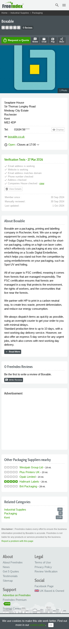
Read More (12, 351)
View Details (13, 189)
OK (50, 625)
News (6, 567)
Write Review (13, 379)
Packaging (37, 13)
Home (4, 13)
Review (35, 40)
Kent (7, 517)
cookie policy (37, 624)
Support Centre (12, 608)
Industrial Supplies (19, 13)
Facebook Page (44, 586)
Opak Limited (28, 476)
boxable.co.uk (16, 136)
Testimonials (10, 576)
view (41, 183)
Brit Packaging (28, 486)
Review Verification (46, 571)
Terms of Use (43, 562)
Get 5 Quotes (11, 571)
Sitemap (8, 580)
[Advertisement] (34, 421)
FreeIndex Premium (15, 599)
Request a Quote (16, 40)
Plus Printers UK (30, 472)
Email (44, 40)
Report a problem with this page (17, 541)
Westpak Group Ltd (31, 467)
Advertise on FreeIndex (17, 595)
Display (58, 129)
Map (53, 40)
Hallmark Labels (29, 481)
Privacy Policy (43, 567)
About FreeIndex (13, 562)
